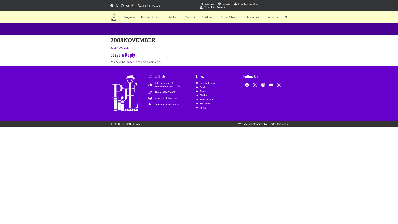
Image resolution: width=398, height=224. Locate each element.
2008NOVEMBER (120, 47)
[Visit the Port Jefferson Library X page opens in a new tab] (117, 5)
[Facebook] (247, 85)
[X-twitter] (255, 85)
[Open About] (277, 17)
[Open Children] (214, 17)
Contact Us (156, 76)
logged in (131, 61)
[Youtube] (271, 85)
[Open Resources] (261, 17)
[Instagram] (263, 85)
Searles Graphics (278, 124)
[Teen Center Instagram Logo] (279, 85)
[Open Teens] (194, 17)
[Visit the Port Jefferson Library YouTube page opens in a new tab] (127, 5)
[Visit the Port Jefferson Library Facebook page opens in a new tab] (111, 5)
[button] (286, 17)
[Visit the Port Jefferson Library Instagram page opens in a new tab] (122, 5)
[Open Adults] (178, 17)
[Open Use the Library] (161, 17)
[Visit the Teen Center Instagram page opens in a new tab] (133, 5)
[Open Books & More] (239, 17)
